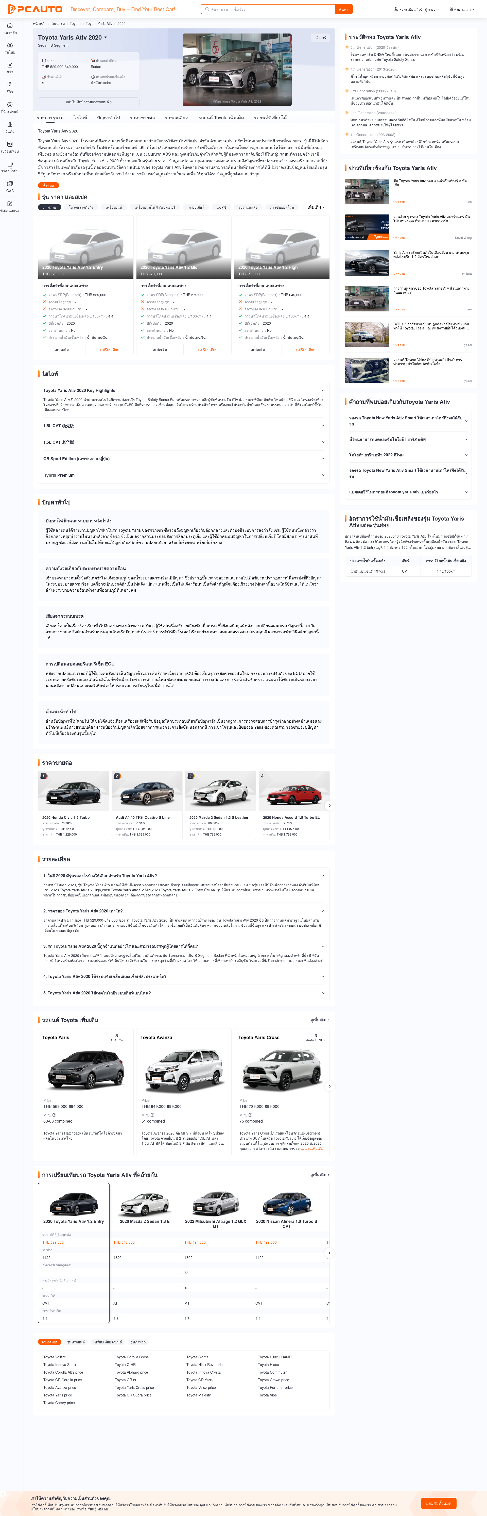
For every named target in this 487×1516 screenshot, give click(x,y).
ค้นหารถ (58, 23)
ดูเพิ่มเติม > (320, 1020)
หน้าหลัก (39, 23)
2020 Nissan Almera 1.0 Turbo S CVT (286, 1223)
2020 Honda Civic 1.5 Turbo (66, 817)
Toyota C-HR (125, 1364)
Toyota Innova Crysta (203, 1372)
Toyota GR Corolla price (62, 1379)
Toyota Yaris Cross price (134, 1387)
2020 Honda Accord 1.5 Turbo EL (291, 817)
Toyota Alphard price (131, 1372)
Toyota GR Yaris (199, 1379)
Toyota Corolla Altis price (63, 1372)
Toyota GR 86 (126, 1379)
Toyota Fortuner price (275, 1387)
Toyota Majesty (198, 1394)
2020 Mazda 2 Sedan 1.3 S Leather (218, 817)
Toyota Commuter (272, 1372)
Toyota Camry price (59, 1402)
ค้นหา (343, 9)
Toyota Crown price (273, 1379)
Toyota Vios (267, 1394)
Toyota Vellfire (54, 1356)
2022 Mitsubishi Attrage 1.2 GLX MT (215, 1223)
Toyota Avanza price (59, 1387)
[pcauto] (35, 9)
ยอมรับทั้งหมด (438, 1503)
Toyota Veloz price (201, 1387)
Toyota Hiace (268, 1364)
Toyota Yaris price (57, 1394)
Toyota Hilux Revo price (205, 1364)
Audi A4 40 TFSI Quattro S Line (143, 817)
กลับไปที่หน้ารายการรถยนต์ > (89, 101)
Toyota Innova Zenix (59, 1364)
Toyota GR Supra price (133, 1394)
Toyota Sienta (197, 1356)
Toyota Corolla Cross (132, 1356)
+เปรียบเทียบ (109, 349)
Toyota (75, 23)
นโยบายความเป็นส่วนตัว (49, 1508)
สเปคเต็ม (62, 349)
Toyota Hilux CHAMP (274, 1356)
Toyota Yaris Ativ (99, 23)
